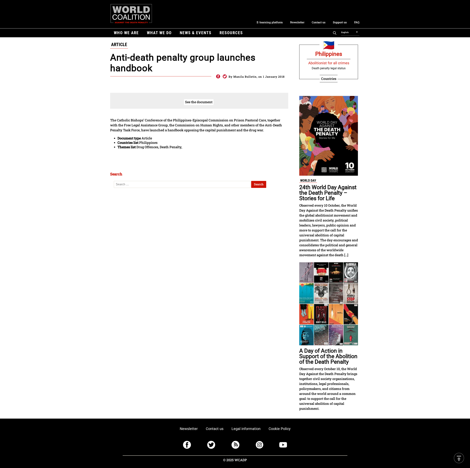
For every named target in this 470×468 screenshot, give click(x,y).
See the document (198, 102)
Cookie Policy (279, 428)
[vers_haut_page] (458, 458)
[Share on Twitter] (225, 77)
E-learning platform (270, 22)
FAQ (356, 22)
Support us (340, 22)
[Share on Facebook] (218, 77)
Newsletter (297, 22)
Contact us (319, 22)
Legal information (246, 428)
